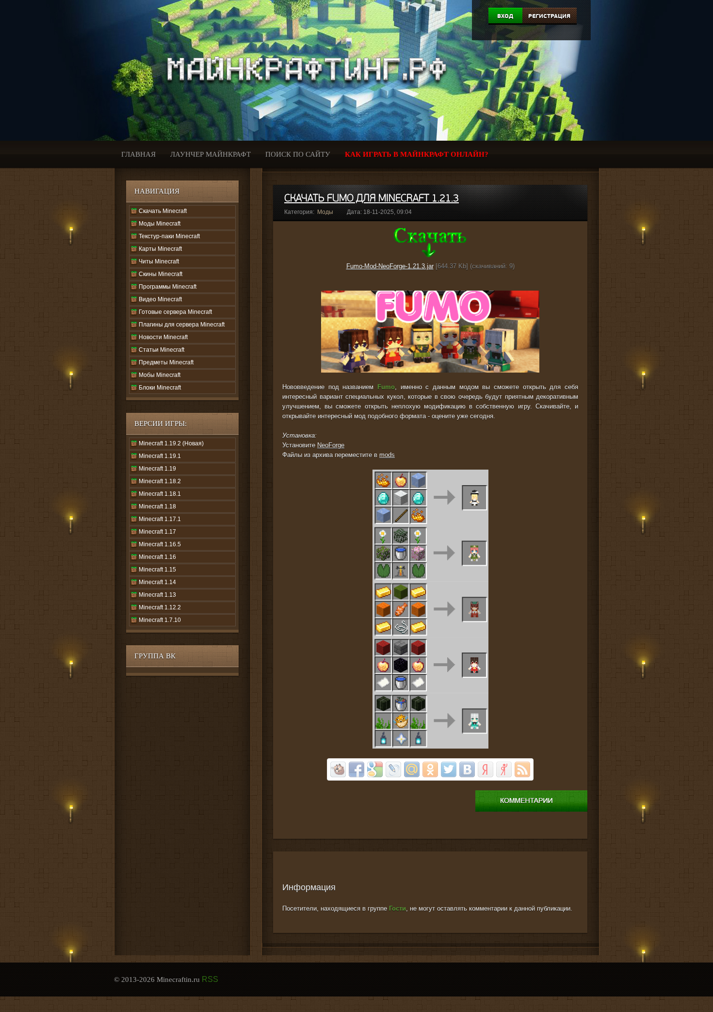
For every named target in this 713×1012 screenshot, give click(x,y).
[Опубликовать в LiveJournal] (393, 769)
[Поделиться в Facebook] (356, 769)
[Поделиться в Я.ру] (504, 769)
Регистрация (549, 16)
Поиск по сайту (297, 154)
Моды (325, 212)
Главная (138, 154)
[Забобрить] (338, 769)
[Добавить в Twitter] (448, 769)
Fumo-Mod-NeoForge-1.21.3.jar (390, 266)
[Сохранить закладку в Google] (375, 769)
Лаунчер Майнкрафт (210, 154)
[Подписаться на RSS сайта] (522, 769)
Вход (505, 16)
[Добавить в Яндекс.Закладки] (485, 769)
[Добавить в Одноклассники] (430, 769)
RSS (210, 979)
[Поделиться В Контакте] (467, 769)
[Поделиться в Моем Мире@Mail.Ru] (412, 769)
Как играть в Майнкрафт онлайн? (416, 154)
